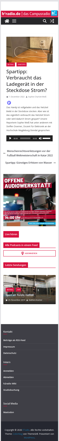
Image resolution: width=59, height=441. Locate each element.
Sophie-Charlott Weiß (37, 96)
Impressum (9, 346)
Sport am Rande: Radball (20, 295)
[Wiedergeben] (10, 138)
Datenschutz (9, 353)
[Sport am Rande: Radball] (29, 276)
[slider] (47, 138)
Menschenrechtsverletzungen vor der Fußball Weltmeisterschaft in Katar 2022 (30, 153)
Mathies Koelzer (35, 300)
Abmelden (8, 377)
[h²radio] (7, 21)
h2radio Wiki (9, 383)
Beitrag (11, 64)
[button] (9, 103)
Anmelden (8, 370)
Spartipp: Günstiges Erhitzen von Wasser (28, 162)
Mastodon (8, 412)
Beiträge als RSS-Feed (14, 340)
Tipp (18, 290)
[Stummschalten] (40, 138)
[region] (29, 200)
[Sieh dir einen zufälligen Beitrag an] (52, 21)
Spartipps (21, 64)
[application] (29, 138)
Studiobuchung (11, 389)
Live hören (11, 234)
